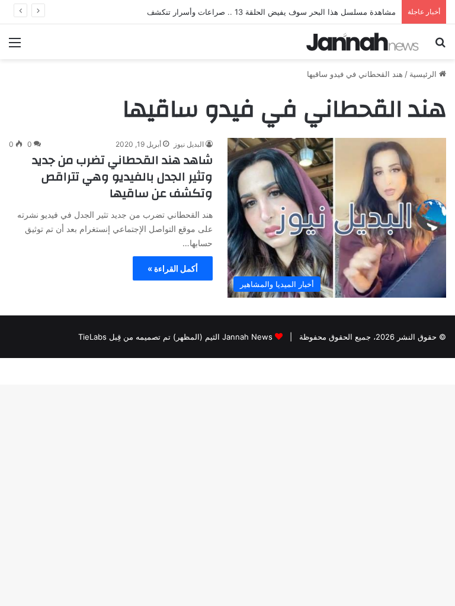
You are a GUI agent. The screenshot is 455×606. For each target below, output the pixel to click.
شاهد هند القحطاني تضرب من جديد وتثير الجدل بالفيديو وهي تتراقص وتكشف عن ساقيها (122, 176)
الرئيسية (424, 74)
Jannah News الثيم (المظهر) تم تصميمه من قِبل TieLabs (175, 336)
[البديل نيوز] (362, 42)
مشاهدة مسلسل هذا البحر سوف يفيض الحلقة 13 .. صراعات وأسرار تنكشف (271, 12)
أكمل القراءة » (173, 268)
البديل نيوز (189, 144)
